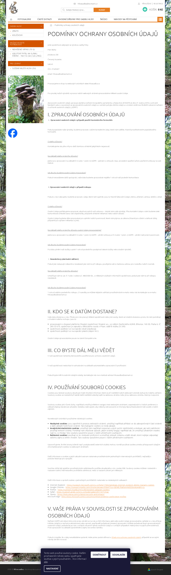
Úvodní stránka (11, 19)
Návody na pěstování (125, 19)
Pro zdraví (15, 63)
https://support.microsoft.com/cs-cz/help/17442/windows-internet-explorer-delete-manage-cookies (110, 485)
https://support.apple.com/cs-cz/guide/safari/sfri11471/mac (83, 492)
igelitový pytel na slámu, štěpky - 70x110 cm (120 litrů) (26, 54)
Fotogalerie (24, 19)
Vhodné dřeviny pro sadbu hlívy (76, 19)
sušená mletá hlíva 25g (24, 68)
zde (46, 561)
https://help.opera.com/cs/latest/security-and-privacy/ (80, 494)
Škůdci (103, 19)
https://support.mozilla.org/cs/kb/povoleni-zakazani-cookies (84, 489)
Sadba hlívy (16, 26)
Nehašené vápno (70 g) (23, 49)
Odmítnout (99, 554)
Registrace (158, 4)
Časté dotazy (44, 19)
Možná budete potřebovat (17, 43)
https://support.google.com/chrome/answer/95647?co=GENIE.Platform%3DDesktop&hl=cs (105, 487)
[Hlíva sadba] (15, 7)
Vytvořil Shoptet (157, 569)
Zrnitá (15, 31)
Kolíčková (17, 35)
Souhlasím (118, 554)
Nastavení (52, 568)
